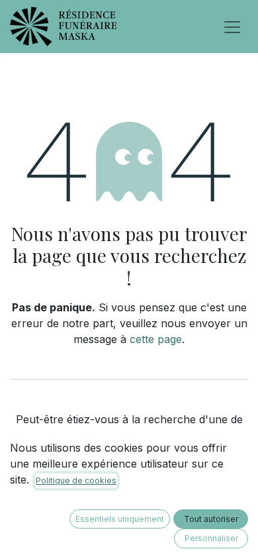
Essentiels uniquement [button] (119, 519)
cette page (156, 339)
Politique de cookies (76, 480)
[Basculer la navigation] (232, 26)
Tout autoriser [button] (211, 519)
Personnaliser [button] (211, 538)
